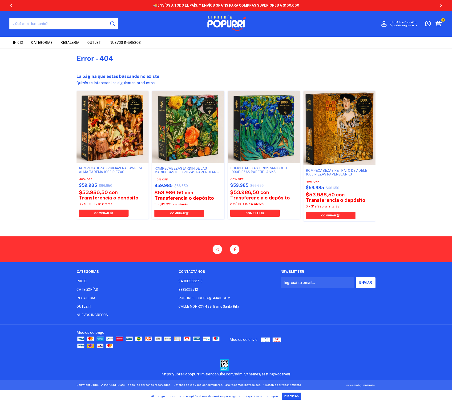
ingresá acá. (252, 384)
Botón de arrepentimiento (283, 384)
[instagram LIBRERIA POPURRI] (217, 249)
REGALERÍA (70, 42)
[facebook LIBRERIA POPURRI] (234, 249)
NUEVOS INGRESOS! (125, 42)
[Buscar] (112, 24)
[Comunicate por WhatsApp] (428, 24)
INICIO (18, 42)
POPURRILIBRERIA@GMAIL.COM (204, 298)
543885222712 (190, 281)
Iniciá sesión (407, 22)
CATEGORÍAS (41, 42)
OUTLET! (94, 42)
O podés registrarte (403, 25)
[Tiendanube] (360, 385)
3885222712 (188, 289)
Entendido (291, 396)
